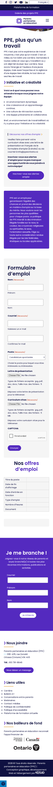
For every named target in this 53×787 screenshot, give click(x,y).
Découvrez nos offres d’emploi (24, 134)
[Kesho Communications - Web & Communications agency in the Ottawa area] (40, 773)
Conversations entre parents (18, 697)
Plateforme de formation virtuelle (21, 713)
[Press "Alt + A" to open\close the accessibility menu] (3, 783)
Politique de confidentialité (17, 706)
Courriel (11, 575)
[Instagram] (10, 2)
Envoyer (14, 448)
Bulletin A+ (9, 693)
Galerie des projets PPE (26, 13)
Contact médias (12, 703)
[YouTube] (21, 2)
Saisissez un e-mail (17, 329)
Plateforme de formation (26, 7)
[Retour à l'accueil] (26, 21)
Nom (10, 307)
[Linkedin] (26, 2)
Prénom (11, 292)
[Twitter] (15, 2)
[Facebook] (6, 2)
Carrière (8, 690)
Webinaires (9, 700)
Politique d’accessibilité (15, 710)
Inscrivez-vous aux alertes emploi (26, 175)
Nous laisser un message (18, 670)
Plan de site (43, 766)
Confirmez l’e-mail (16, 344)
